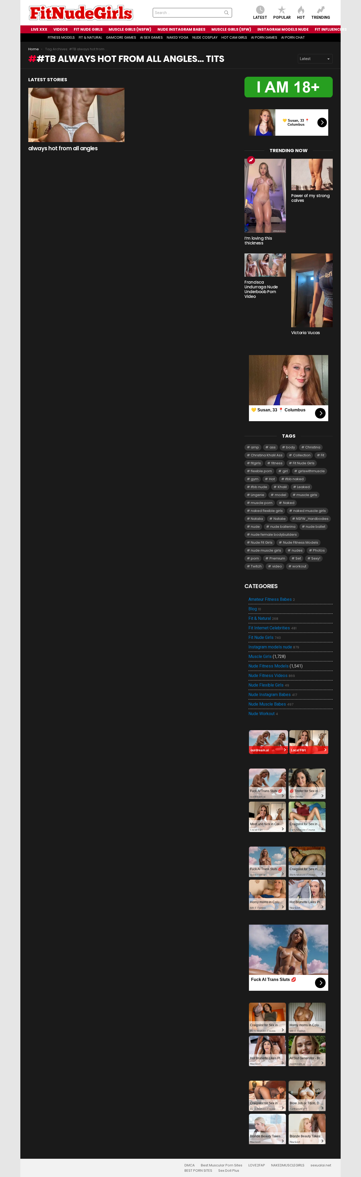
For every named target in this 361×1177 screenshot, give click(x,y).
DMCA (189, 1165)
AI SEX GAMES (151, 37)
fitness (277, 463)
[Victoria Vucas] (312, 290)
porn (255, 558)
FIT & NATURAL (90, 37)
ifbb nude (259, 486)
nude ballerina (282, 526)
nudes (297, 550)
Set (298, 558)
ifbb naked (294, 478)
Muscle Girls (260, 656)
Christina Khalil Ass (267, 455)
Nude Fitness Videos (271, 675)
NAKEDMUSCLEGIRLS (287, 1165)
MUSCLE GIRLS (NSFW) (130, 29)
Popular (282, 17)
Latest (260, 17)
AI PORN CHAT (293, 37)
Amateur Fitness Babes (271, 599)
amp (255, 447)
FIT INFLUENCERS (331, 29)
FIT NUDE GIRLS (88, 29)
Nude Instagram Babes (272, 694)
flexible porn (261, 471)
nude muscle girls (266, 550)
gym (254, 478)
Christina (312, 447)
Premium (277, 558)
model (280, 494)
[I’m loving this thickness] (265, 196)
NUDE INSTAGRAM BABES (181, 29)
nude (255, 526)
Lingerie (257, 494)
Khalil (282, 486)
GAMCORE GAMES (121, 37)
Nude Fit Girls (261, 542)
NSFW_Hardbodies (312, 518)
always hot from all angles (63, 148)
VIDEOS (60, 29)
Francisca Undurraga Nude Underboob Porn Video (261, 289)
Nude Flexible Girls (268, 685)
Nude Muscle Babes (270, 704)
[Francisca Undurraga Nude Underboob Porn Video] (265, 265)
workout (299, 566)
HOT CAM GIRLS (234, 37)
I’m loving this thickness (258, 240)
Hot (301, 17)
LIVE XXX (39, 29)
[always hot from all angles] (76, 115)
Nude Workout (263, 713)
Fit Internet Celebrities (272, 628)
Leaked (303, 486)
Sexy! (315, 558)
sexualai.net (321, 1165)
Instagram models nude (273, 647)
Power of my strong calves (310, 198)
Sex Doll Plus (228, 1171)
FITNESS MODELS (61, 37)
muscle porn (261, 502)
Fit (322, 455)
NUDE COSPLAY (204, 37)
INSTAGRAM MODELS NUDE (283, 29)
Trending (320, 17)
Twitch (256, 566)
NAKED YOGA (177, 37)
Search (226, 14)
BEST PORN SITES (198, 1171)
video (277, 566)
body (290, 447)
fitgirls (256, 463)
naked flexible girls (267, 510)
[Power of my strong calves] (312, 174)
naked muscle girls (309, 510)
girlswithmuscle (311, 471)
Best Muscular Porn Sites (221, 1165)
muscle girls (307, 494)
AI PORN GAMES (264, 37)
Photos (319, 550)
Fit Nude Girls (303, 463)
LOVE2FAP (256, 1165)
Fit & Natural (263, 618)
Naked (288, 502)
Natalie (280, 518)
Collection (302, 455)
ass (273, 447)
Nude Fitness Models (300, 542)
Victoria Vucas (305, 332)
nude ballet (315, 526)
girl (285, 471)
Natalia (257, 518)
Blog (254, 609)
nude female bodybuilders (274, 534)
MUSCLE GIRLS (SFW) (231, 29)
